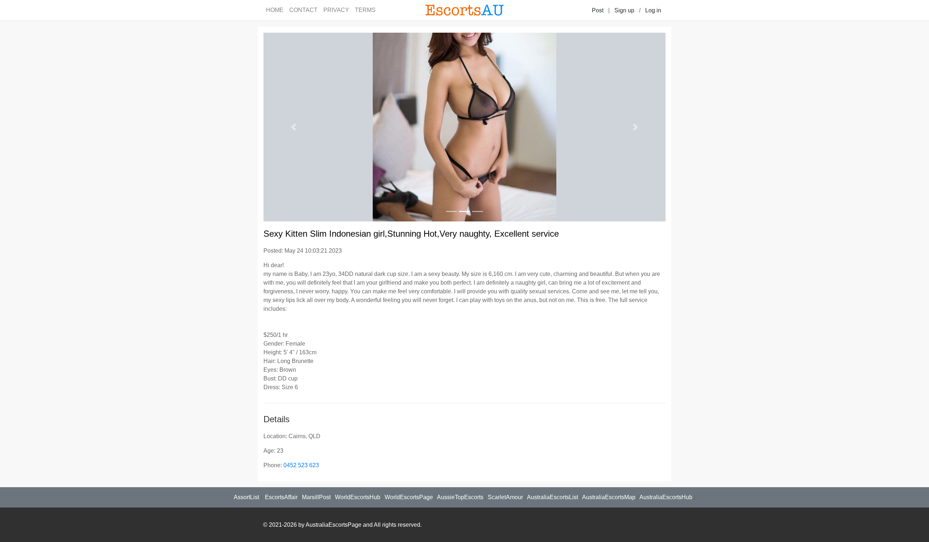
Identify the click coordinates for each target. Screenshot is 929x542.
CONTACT (303, 10)
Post (597, 10)
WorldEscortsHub (357, 497)
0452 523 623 (301, 465)
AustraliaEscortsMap (608, 497)
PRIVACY (336, 10)
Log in (653, 10)
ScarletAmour (505, 497)
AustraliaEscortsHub (665, 497)
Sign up (624, 10)
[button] (293, 127)
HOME (274, 10)
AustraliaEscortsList (552, 497)
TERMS (365, 10)
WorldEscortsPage (409, 497)
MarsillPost (316, 497)
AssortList (246, 497)
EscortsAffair (280, 497)
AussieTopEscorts (460, 497)
